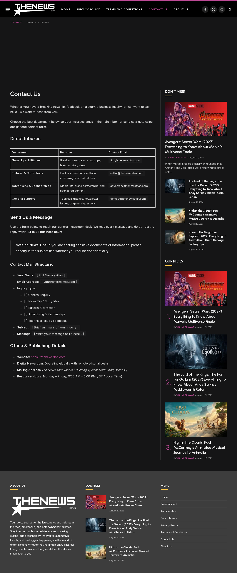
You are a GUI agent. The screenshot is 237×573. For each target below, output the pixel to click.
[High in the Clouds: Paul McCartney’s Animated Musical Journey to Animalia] (175, 215)
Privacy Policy (88, 9)
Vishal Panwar (177, 157)
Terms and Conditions (124, 9)
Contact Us (157, 9)
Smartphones (169, 518)
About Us (181, 9)
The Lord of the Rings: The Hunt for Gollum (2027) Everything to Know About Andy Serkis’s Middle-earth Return (206, 189)
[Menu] (8, 9)
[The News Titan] (34, 9)
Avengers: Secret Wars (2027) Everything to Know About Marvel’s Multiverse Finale (193, 147)
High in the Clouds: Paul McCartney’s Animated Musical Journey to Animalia (206, 214)
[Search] (229, 9)
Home (65, 9)
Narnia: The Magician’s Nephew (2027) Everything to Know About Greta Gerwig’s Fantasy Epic (207, 238)
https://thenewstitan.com (48, 357)
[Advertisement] (118, 56)
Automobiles (168, 511)
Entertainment (169, 504)
